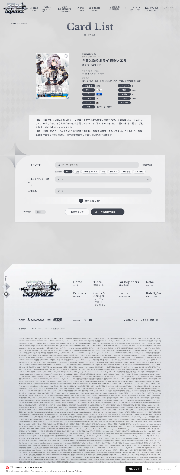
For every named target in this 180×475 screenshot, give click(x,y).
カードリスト (100, 299)
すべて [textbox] (60, 179)
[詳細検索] (147, 164)
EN (171, 8)
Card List (23, 23)
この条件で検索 (108, 211)
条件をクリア (77, 211)
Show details (165, 468)
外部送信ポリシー (58, 329)
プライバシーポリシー (38, 329)
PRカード (98, 302)
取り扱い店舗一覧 (150, 320)
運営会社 (22, 329)
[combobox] (103, 179)
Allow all (134, 468)
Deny (150, 468)
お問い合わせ (131, 320)
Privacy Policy (73, 471)
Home (13, 23)
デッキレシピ (100, 305)
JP (166, 8)
